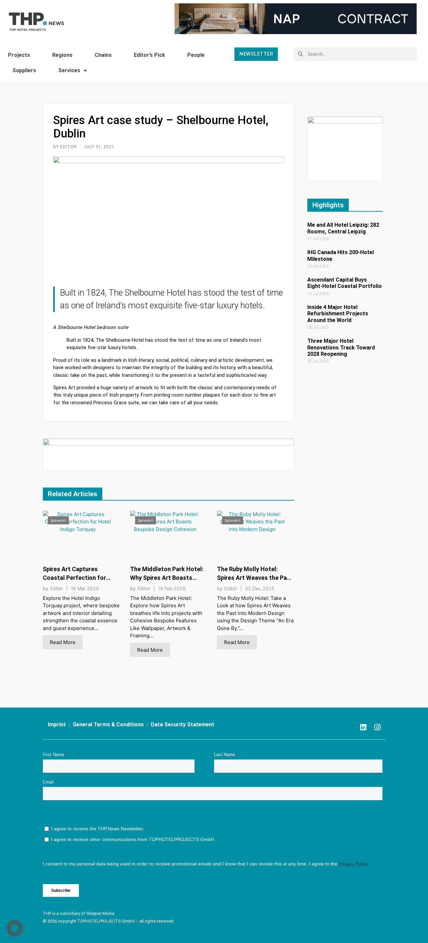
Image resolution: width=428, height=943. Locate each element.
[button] (14, 928)
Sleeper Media (100, 913)
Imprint (57, 724)
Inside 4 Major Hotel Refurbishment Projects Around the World (337, 313)
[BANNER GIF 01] (168, 454)
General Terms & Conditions (108, 724)
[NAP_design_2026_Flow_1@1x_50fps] (296, 18)
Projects (19, 55)
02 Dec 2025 (259, 588)
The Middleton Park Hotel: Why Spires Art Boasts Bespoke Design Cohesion (167, 577)
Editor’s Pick (149, 55)
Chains (103, 55)
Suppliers (24, 70)
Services (69, 70)
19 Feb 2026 (172, 588)
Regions (62, 55)
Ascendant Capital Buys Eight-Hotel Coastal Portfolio (344, 283)
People (196, 55)
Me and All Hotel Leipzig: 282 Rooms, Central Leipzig (343, 228)
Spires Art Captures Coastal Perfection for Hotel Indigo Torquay (74, 577)
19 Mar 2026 (85, 588)
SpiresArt (58, 520)
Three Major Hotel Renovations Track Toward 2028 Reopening (341, 347)
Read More (63, 642)
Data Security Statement (182, 724)
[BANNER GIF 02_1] (345, 148)
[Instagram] (377, 727)
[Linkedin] (363, 727)
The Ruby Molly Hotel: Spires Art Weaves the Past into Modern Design (255, 577)
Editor (56, 588)
